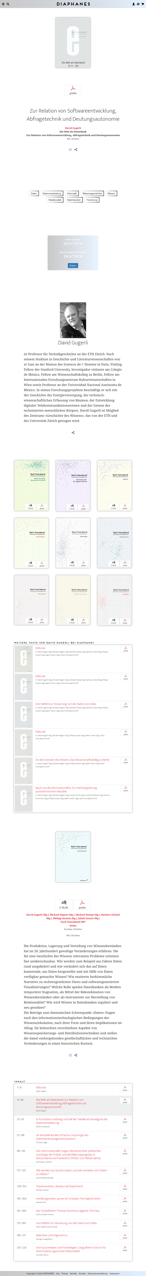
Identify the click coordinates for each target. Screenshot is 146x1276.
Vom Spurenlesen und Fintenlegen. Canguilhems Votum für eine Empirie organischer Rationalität (71, 1249)
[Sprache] (138, 4)
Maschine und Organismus (51, 1235)
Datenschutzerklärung (98, 1273)
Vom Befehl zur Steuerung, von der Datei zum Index (66, 703)
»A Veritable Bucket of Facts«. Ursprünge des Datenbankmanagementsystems (62, 1137)
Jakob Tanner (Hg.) (89, 918)
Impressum (115, 1273)
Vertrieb (73, 1273)
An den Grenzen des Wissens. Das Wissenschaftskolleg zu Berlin (73, 759)
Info (58, 1273)
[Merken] (70, 149)
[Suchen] (8, 4)
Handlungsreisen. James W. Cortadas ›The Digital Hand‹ (68, 1198)
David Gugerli (73, 128)
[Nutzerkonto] (133, 4)
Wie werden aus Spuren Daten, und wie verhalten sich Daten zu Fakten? (71, 1172)
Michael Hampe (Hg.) (88, 914)
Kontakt (82, 1273)
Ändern (73, 265)
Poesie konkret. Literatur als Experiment (59, 1186)
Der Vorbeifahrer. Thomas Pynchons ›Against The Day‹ (68, 1210)
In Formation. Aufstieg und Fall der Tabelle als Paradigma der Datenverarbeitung (72, 1121)
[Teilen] (76, 149)
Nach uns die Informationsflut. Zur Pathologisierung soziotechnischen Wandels (66, 789)
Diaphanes (73, 4)
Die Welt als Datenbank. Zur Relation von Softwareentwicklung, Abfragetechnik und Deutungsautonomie (61, 1103)
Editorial (40, 648)
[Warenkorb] (142, 4)
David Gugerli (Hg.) (37, 914)
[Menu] (3, 4)
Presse (65, 1273)
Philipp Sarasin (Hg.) (65, 918)
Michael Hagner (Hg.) (62, 914)
